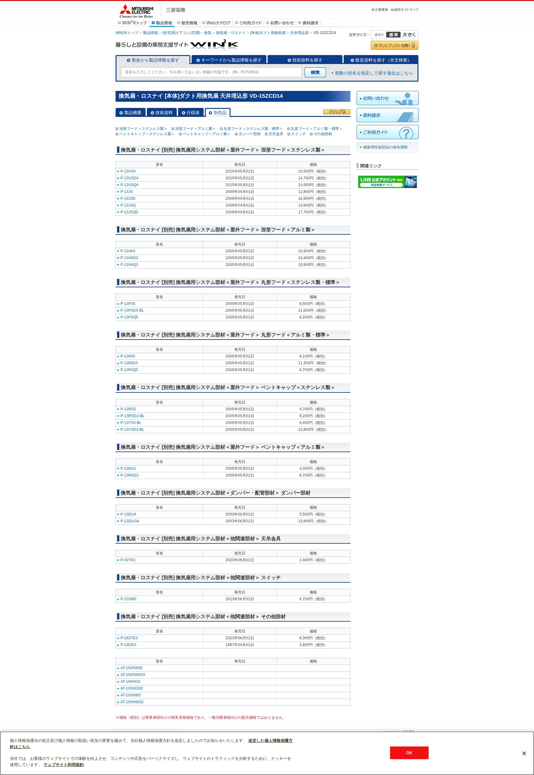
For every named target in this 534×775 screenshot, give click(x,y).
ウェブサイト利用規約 (64, 764)
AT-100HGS (130, 681)
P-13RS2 (128, 409)
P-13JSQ (128, 205)
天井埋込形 (299, 33)
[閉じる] (524, 753)
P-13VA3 (128, 251)
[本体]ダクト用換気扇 (268, 33)
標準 (393, 35)
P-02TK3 (128, 560)
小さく (382, 34)
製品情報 (150, 33)
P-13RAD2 (130, 475)
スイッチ (298, 134)
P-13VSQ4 (129, 185)
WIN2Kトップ (127, 33)
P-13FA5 (128, 356)
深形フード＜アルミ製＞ (195, 128)
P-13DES (128, 645)
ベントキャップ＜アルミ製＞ (207, 134)
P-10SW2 (129, 599)
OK (409, 752)
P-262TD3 (129, 638)
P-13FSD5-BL (132, 310)
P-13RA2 (128, 468)
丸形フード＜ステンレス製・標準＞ (253, 128)
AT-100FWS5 (131, 668)
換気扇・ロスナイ (231, 33)
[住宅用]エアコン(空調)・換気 (187, 33)
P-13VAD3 (129, 258)
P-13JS (127, 192)
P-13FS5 (128, 304)
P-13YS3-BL (131, 423)
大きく (406, 34)
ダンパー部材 (250, 134)
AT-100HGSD (132, 688)
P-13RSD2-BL (133, 416)
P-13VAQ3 (129, 265)
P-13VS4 (128, 171)
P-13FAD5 (129, 363)
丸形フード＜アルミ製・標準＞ (317, 128)
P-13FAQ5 (129, 370)
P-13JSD (128, 198)
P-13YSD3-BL (132, 429)
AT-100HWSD (132, 702)
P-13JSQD (129, 212)
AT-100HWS (131, 695)
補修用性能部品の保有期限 (385, 147)
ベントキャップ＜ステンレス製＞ (147, 134)
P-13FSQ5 (129, 317)
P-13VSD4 (129, 178)
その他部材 (323, 134)
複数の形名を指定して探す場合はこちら (374, 73)
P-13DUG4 (130, 521)
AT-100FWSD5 (133, 675)
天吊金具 (276, 134)
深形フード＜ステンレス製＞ (143, 128)
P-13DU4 (128, 514)
